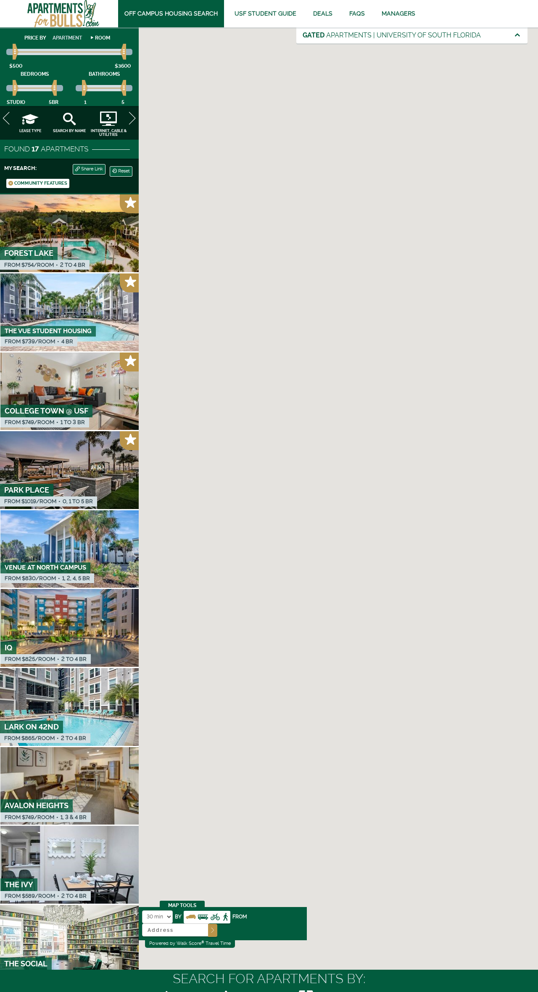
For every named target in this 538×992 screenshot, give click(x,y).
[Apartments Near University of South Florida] (63, 13)
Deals (322, 13)
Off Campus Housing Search (171, 13)
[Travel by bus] (203, 916)
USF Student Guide (265, 13)
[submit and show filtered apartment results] (212, 930)
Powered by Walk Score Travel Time (190, 943)
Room (102, 38)
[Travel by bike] (215, 916)
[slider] (16, 52)
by (178, 917)
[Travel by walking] (225, 916)
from (239, 917)
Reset (123, 171)
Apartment (67, 38)
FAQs (357, 13)
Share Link (91, 169)
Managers (398, 13)
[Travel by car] (191, 916)
